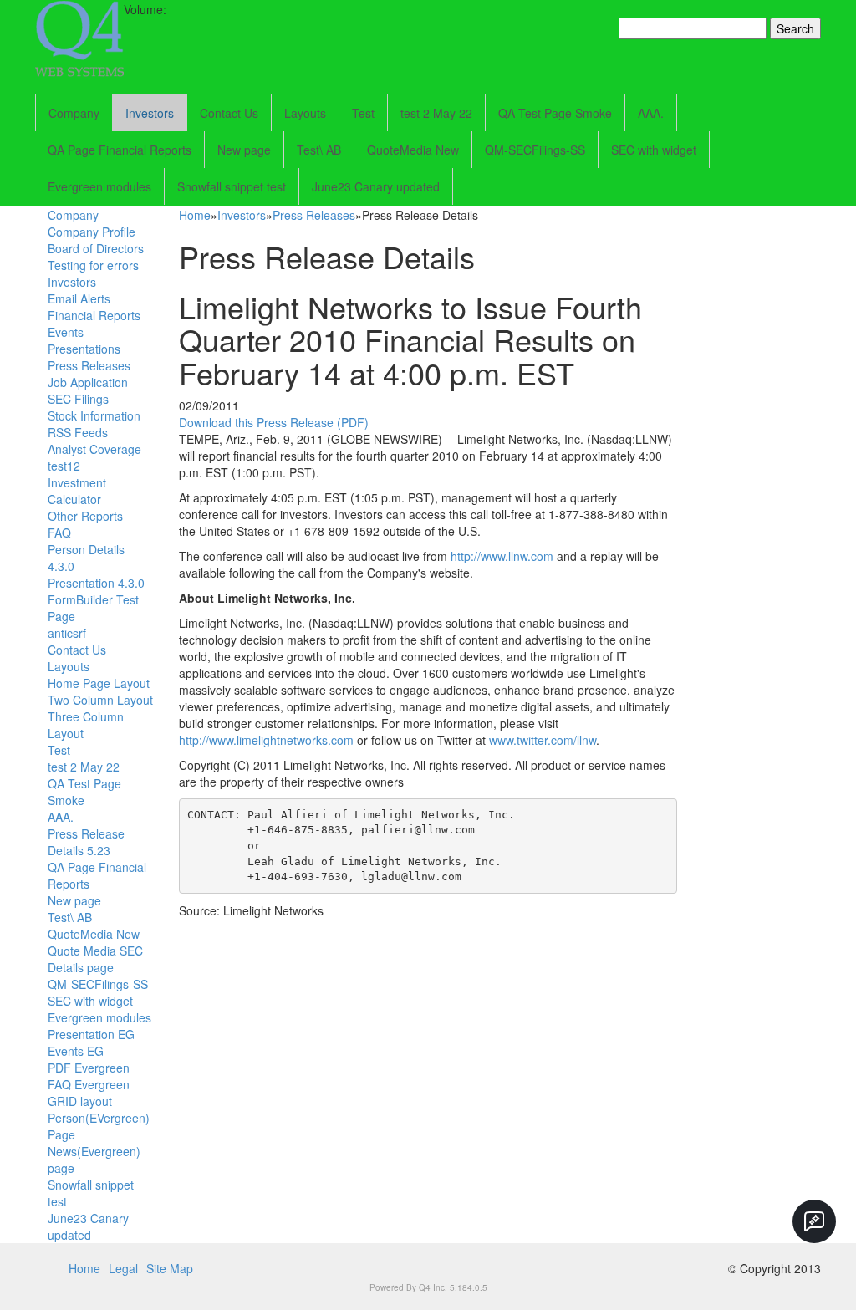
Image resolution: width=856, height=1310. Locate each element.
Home (195, 214)
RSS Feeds (78, 432)
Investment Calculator (77, 490)
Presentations (84, 348)
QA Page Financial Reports (119, 149)
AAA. (651, 112)
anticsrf (67, 632)
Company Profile (91, 231)
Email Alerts (79, 298)
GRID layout (80, 1101)
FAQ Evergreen (89, 1084)
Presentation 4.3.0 (96, 582)
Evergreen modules (99, 186)
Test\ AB (319, 149)
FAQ (59, 532)
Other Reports (85, 515)
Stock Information (94, 415)
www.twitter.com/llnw (542, 739)
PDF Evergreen (89, 1067)
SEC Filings (78, 398)
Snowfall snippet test (231, 186)
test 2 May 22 (436, 112)
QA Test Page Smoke (555, 112)
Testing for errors (93, 265)
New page (244, 149)
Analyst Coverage (94, 449)
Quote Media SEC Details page (95, 959)
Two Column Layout (100, 699)
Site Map (169, 1268)
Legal (123, 1268)
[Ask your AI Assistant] (814, 1221)
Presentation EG (91, 1034)
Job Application (88, 382)
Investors (149, 112)
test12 (64, 465)
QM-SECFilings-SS (535, 149)
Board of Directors (96, 248)
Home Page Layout (99, 683)
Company (73, 112)
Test (363, 112)
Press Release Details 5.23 (86, 842)
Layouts (305, 112)
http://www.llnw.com (502, 556)
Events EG (76, 1050)
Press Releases (89, 365)
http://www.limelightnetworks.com (266, 739)
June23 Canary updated (376, 186)
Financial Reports (94, 315)
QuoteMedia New (413, 149)
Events (66, 332)
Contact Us (229, 112)
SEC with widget (653, 149)
